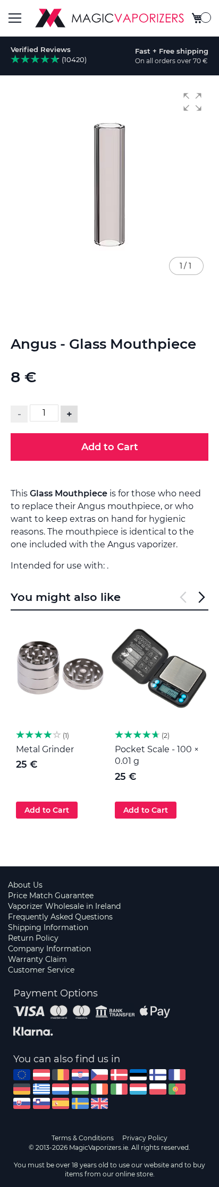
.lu (138, 1089)
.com (21, 1074)
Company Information (49, 948)
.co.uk (99, 1103)
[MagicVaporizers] (109, 18)
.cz (99, 1074)
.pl (157, 1089)
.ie (99, 1089)
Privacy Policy (144, 1138)
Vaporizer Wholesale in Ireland (64, 906)
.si (41, 1103)
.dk (119, 1074)
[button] (192, 102)
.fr (177, 1074)
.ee (138, 1074)
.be (60, 1074)
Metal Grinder (45, 749)
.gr (41, 1089)
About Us (25, 885)
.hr (80, 1074)
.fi (157, 1074)
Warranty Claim (37, 959)
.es (60, 1103)
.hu (80, 1089)
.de (21, 1089)
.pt (177, 1089)
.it (119, 1089)
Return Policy (33, 938)
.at (41, 1074)
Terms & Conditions (83, 1138)
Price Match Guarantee (51, 895)
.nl (60, 1089)
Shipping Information (48, 927)
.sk (21, 1103)
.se (80, 1103)
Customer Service (41, 970)
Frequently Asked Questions (60, 917)
